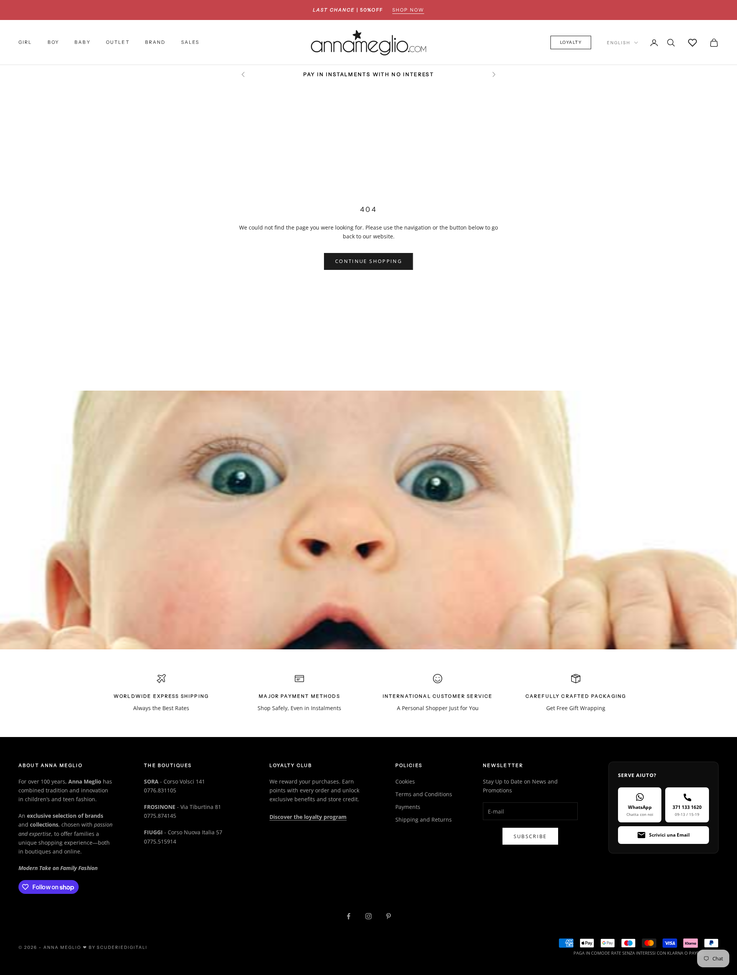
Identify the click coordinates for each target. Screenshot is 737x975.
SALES (190, 42)
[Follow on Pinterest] (388, 916)
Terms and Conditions (423, 794)
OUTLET (118, 42)
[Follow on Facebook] (348, 916)
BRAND (155, 42)
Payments (407, 806)
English (618, 42)
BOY (53, 42)
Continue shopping (368, 261)
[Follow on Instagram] (368, 916)
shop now (408, 10)
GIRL (25, 42)
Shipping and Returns (423, 819)
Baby (82, 42)
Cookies (405, 781)
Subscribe (530, 836)
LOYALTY (571, 42)
